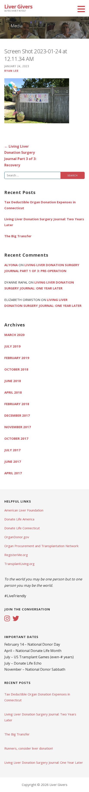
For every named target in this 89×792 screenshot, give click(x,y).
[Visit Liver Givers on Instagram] (7, 619)
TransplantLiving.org (19, 563)
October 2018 (16, 369)
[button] (82, 9)
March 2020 (14, 335)
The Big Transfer (18, 236)
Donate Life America (19, 519)
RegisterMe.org (16, 555)
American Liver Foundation (23, 510)
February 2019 (16, 358)
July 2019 (12, 346)
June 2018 (12, 381)
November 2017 (17, 427)
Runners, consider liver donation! (28, 748)
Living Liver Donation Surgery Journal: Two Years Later (44, 222)
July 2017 (12, 450)
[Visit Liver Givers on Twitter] (16, 619)
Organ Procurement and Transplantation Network (41, 546)
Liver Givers (18, 6)
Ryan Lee (11, 70)
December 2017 (17, 415)
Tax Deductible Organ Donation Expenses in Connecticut (40, 205)
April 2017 (13, 473)
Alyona (11, 265)
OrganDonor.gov (16, 537)
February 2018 (16, 404)
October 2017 (16, 438)
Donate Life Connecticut (22, 528)
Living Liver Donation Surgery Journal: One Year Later (43, 762)
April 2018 (13, 392)
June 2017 (12, 461)
